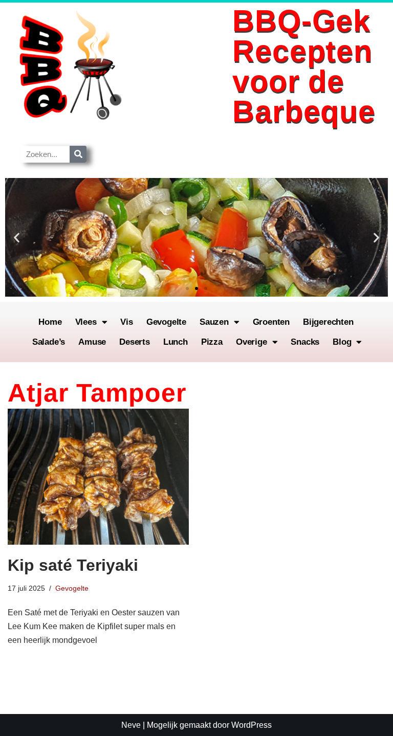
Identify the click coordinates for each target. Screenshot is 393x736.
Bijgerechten (328, 322)
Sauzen (214, 322)
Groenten (271, 322)
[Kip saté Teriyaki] (98, 477)
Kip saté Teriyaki (73, 565)
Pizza (212, 342)
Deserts (134, 342)
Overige (251, 342)
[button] (16, 237)
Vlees (86, 322)
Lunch (175, 342)
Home (49, 322)
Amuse (92, 342)
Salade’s (48, 342)
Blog (342, 342)
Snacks (305, 342)
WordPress (251, 725)
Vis (126, 322)
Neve (131, 725)
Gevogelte (166, 322)
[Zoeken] (78, 154)
